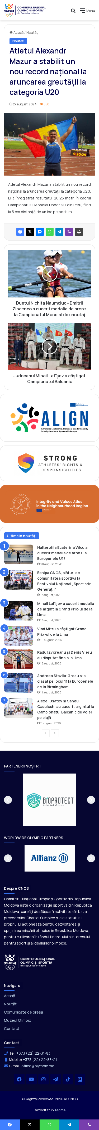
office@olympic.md (37, 1065)
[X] (30, 232)
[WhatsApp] (50, 232)
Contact (11, 1028)
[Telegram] (59, 232)
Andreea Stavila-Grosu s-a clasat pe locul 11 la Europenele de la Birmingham (65, 681)
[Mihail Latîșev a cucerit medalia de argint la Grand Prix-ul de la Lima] (18, 610)
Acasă (18, 32)
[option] (56, 800)
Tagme (60, 1110)
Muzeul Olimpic (17, 1020)
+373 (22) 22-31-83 (33, 1053)
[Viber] (69, 232)
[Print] (79, 232)
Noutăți (32, 32)
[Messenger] (40, 232)
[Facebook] (20, 232)
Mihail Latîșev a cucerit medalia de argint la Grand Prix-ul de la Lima (65, 609)
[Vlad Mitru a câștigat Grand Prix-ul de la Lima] (18, 636)
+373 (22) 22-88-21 (40, 1059)
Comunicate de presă (23, 1012)
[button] (8, 800)
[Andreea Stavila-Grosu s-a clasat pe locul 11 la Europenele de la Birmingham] (18, 683)
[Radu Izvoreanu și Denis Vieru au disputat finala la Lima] (18, 659)
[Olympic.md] (25, 10)
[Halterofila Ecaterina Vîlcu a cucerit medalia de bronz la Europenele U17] (18, 554)
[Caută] (73, 12)
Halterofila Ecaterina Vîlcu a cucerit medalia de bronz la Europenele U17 (62, 553)
